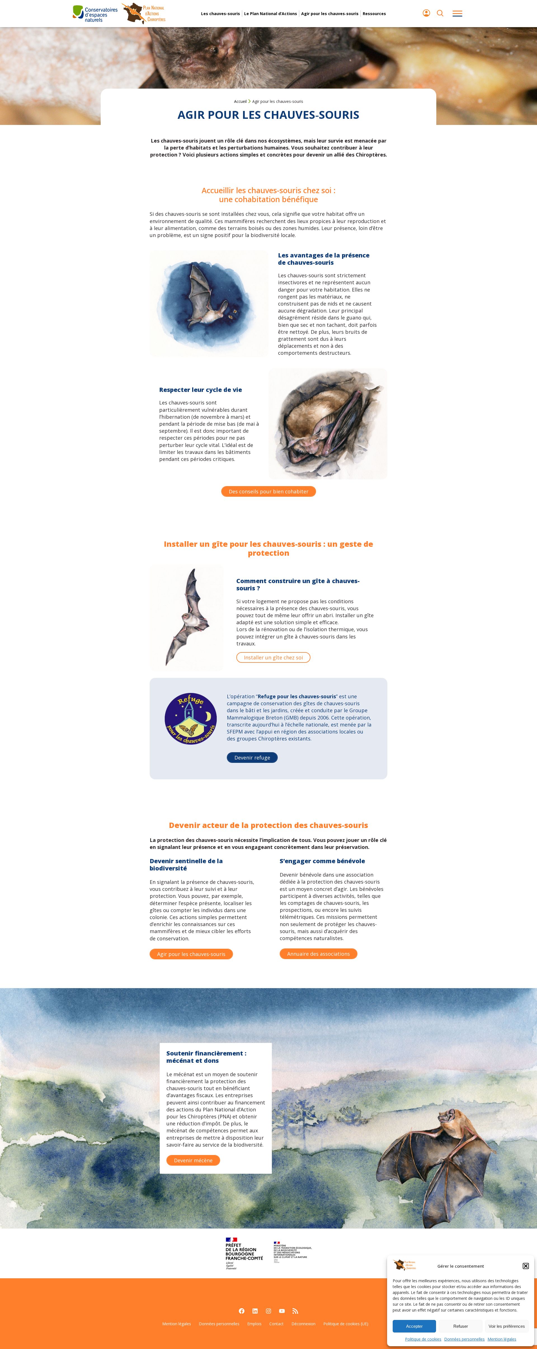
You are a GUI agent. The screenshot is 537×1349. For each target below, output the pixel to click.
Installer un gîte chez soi (273, 657)
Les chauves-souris (220, 13)
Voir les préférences (507, 1326)
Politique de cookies (423, 1339)
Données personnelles (464, 1339)
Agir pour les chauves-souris (191, 954)
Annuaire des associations (318, 953)
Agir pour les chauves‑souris (330, 13)
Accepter (414, 1326)
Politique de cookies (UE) (345, 1323)
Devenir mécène (193, 1160)
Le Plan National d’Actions (270, 13)
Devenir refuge (252, 757)
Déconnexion (303, 1323)
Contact (276, 1323)
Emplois (254, 1323)
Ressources (374, 13)
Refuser (460, 1326)
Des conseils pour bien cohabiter (268, 491)
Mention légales (501, 1339)
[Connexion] (426, 15)
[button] (526, 1266)
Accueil (240, 101)
